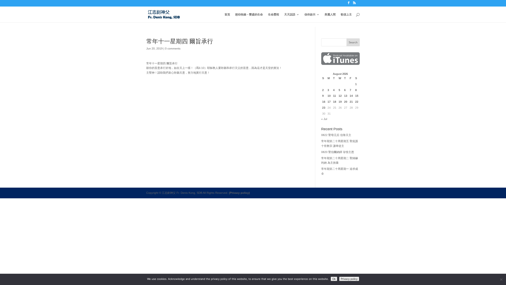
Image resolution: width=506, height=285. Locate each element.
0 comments (172, 48)
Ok (334, 278)
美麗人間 (330, 14)
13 (345, 95)
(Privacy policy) (239, 192)
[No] (501, 279)
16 (323, 101)
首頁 (227, 14)
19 (340, 101)
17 (329, 101)
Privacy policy (349, 278)
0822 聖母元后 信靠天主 (336, 135)
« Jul (324, 119)
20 (345, 101)
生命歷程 (273, 14)
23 (323, 107)
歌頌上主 (346, 14)
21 (351, 101)
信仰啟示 (309, 14)
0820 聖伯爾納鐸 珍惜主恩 (337, 152)
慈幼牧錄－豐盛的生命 (249, 14)
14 (351, 95)
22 (356, 101)
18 (334, 101)
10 (329, 95)
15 (356, 95)
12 (340, 95)
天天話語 (289, 14)
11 (334, 95)
